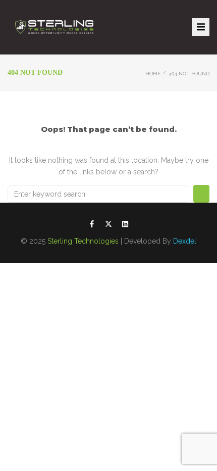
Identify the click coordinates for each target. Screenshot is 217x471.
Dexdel (184, 241)
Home (152, 73)
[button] (200, 27)
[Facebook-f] (91, 223)
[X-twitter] (108, 223)
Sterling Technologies (83, 241)
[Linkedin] (125, 223)
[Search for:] (98, 194)
